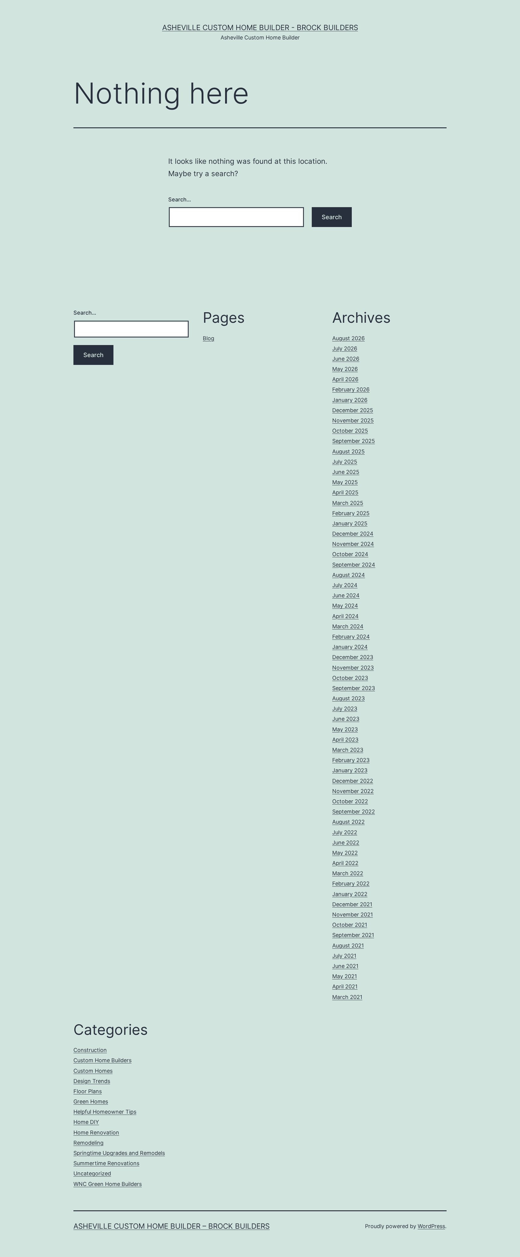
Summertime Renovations (106, 1163)
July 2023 (344, 708)
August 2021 (348, 945)
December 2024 (352, 533)
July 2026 (344, 348)
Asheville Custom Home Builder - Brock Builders (260, 27)
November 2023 (353, 667)
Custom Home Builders (102, 1060)
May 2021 (344, 976)
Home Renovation (96, 1132)
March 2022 (347, 873)
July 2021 (344, 956)
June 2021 (345, 966)
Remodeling (88, 1143)
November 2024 (353, 544)
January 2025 (349, 523)
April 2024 (345, 616)
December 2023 (352, 657)
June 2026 (345, 359)
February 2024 (351, 636)
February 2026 (351, 389)
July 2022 (344, 832)
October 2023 (350, 678)
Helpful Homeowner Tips (104, 1112)
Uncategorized (92, 1173)
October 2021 (349, 925)
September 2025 (353, 441)
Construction (90, 1050)
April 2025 (345, 492)
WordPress (431, 1226)
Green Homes (90, 1101)
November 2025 (353, 420)
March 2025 (347, 503)
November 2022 (353, 791)
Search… (179, 199)
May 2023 (345, 729)
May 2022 (345, 853)
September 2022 (353, 811)
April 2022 (345, 863)
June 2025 (345, 472)
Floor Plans (87, 1091)
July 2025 (344, 462)
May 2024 (345, 605)
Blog (208, 338)
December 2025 (352, 410)
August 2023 (348, 698)
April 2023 (345, 739)
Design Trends (91, 1081)
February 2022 (351, 883)
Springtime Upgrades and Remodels (119, 1153)
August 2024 (348, 575)
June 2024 (346, 595)
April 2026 (345, 379)
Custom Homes (93, 1071)
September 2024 (353, 565)
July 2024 (345, 585)
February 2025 (351, 513)
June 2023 (345, 719)
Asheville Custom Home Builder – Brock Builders (171, 1226)
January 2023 (349, 770)
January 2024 (350, 647)
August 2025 (348, 451)
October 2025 (350, 431)
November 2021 (352, 914)
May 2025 (345, 482)
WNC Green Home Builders (107, 1184)
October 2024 (350, 554)
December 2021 (352, 904)
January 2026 (349, 400)
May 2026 (345, 369)
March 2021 (347, 997)
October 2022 (350, 801)
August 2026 (348, 338)
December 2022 (352, 781)
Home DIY (86, 1122)
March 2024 (348, 626)
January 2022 (349, 894)
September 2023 (353, 688)
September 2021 (353, 935)
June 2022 (345, 842)
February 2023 (351, 760)
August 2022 (348, 822)
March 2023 (347, 750)
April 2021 (345, 986)
